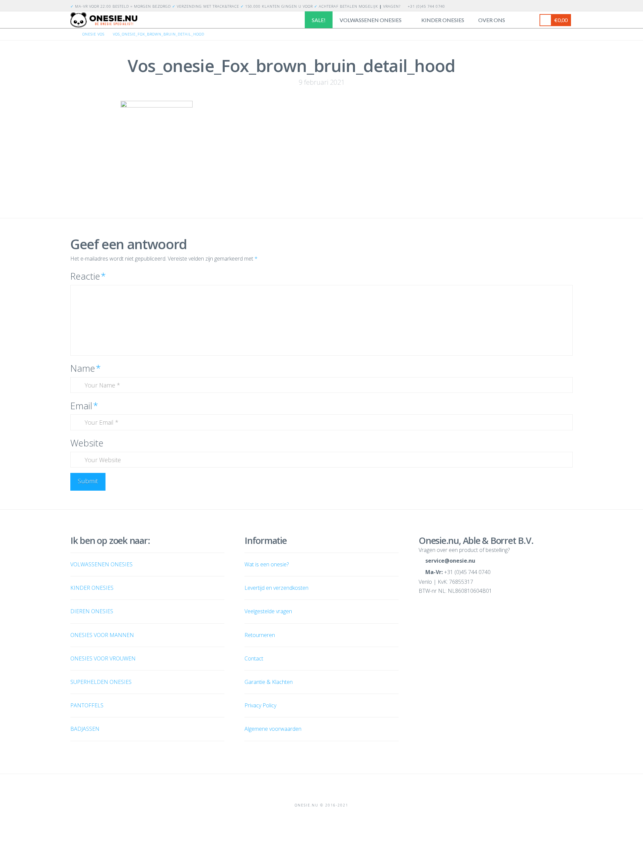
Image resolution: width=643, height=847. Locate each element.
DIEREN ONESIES (91, 611)
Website (86, 443)
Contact (253, 658)
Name (85, 368)
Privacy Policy (260, 705)
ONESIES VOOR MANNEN (102, 635)
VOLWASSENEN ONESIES (101, 564)
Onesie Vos (93, 34)
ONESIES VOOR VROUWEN (103, 658)
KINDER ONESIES (92, 587)
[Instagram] (569, 5)
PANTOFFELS (86, 705)
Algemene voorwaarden (272, 728)
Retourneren (259, 635)
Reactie (88, 276)
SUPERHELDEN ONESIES (101, 682)
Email (84, 406)
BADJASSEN (84, 728)
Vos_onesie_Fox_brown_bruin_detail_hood (158, 34)
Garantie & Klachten (268, 682)
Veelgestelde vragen (268, 611)
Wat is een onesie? (266, 564)
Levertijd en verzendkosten (276, 587)
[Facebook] (561, 5)
